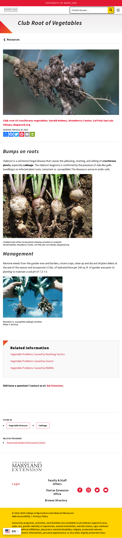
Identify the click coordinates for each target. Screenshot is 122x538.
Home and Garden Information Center (26, 442)
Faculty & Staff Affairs (57, 482)
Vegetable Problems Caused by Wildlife (32, 368)
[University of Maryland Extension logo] (11, 10)
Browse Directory (56, 500)
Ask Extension (55, 385)
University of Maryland (61, 3)
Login (16, 484)
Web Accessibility (21, 516)
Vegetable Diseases (18, 425)
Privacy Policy (40, 516)
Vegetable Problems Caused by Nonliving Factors (38, 354)
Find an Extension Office (57, 492)
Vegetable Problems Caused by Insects (32, 361)
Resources (11, 41)
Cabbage (43, 425)
